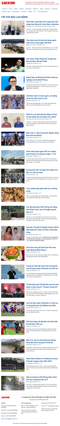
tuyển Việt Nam (54, 275)
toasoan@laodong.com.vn (11, 418)
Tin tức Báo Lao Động (14, 17)
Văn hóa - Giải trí (6, 11)
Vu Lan (42, 103)
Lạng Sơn (28, 47)
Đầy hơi (28, 196)
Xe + (35, 11)
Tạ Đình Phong (44, 86)
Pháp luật (35, 8)
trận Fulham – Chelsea (42, 366)
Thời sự (42, 8)
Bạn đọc (48, 8)
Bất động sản (15, 11)
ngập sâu (52, 49)
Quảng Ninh (29, 347)
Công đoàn (54, 8)
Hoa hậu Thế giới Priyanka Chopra (34, 237)
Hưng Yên (28, 29)
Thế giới (30, 11)
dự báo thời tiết (55, 177)
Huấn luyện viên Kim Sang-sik (33, 329)
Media (15, 8)
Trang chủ (4, 8)
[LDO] (12, 28)
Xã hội (10, 8)
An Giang (28, 159)
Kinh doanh (28, 8)
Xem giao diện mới (43, 11)
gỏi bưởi (31, 255)
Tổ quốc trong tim (47, 292)
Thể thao (21, 8)
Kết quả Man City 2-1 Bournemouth (35, 140)
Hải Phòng (29, 217)
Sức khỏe (23, 11)
